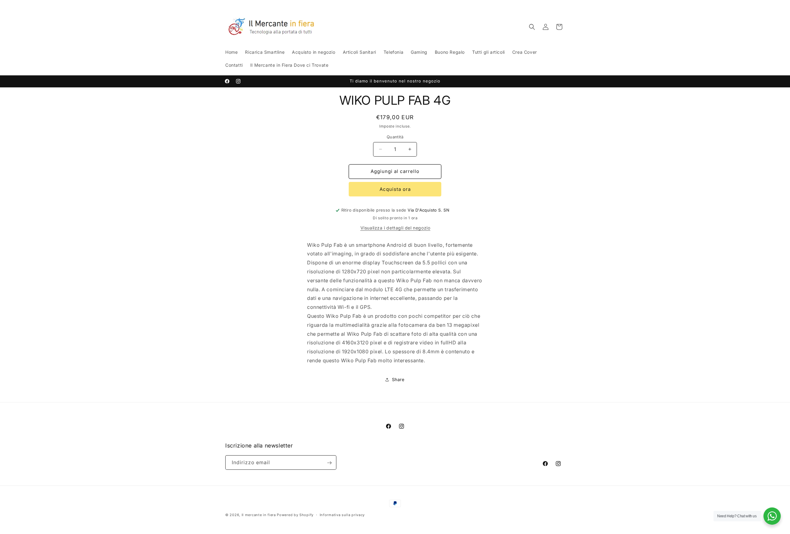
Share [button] (398, 379)
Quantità (395, 136)
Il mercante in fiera (259, 515)
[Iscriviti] (329, 463)
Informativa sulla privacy (342, 514)
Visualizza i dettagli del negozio (395, 227)
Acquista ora (395, 189)
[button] (532, 27)
